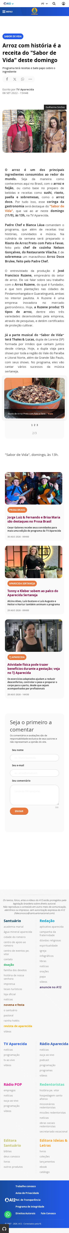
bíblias (8, 1151)
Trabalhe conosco (26, 1186)
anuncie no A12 (50, 987)
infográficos (47, 956)
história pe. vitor (49, 1090)
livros (7, 1161)
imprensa (9, 984)
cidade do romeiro (14, 937)
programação (11, 1055)
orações (44, 971)
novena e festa (14, 1005)
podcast (44, 1060)
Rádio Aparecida (54, 1043)
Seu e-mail (18, 765)
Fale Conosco (48, 1213)
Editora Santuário (12, 1143)
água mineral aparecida (18, 931)
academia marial (14, 926)
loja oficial (10, 994)
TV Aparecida (15, 1043)
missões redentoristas (53, 1112)
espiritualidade (49, 945)
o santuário (10, 1010)
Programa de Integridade (30, 1206)
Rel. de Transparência (28, 1199)
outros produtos (13, 1166)
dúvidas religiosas (50, 940)
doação (9, 965)
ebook (43, 1166)
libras (43, 961)
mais (50, 414)
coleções (45, 1156)
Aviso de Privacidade (27, 1193)
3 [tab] (37, 425)
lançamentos (47, 1161)
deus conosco (12, 1156)
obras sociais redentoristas (48, 1124)
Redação (47, 920)
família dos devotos (15, 970)
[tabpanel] (34, 398)
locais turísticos (13, 989)
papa (43, 976)
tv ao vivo (9, 1060)
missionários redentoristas (48, 1105)
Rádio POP (13, 1084)
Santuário (12, 920)
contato (8, 959)
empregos (10, 1090)
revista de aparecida (18, 1026)
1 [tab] (32, 425)
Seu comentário (21, 780)
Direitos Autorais (25, 1213)
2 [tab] (34, 425)
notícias (8, 999)
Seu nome (18, 750)
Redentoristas (52, 1084)
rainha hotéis (11, 1020)
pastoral (8, 1015)
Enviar (19, 811)
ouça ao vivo (47, 1055)
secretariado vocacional (54, 1131)
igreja (43, 950)
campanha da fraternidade (48, 933)
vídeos (7, 1031)
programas (46, 1070)
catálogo (45, 1172)
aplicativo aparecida (52, 926)
